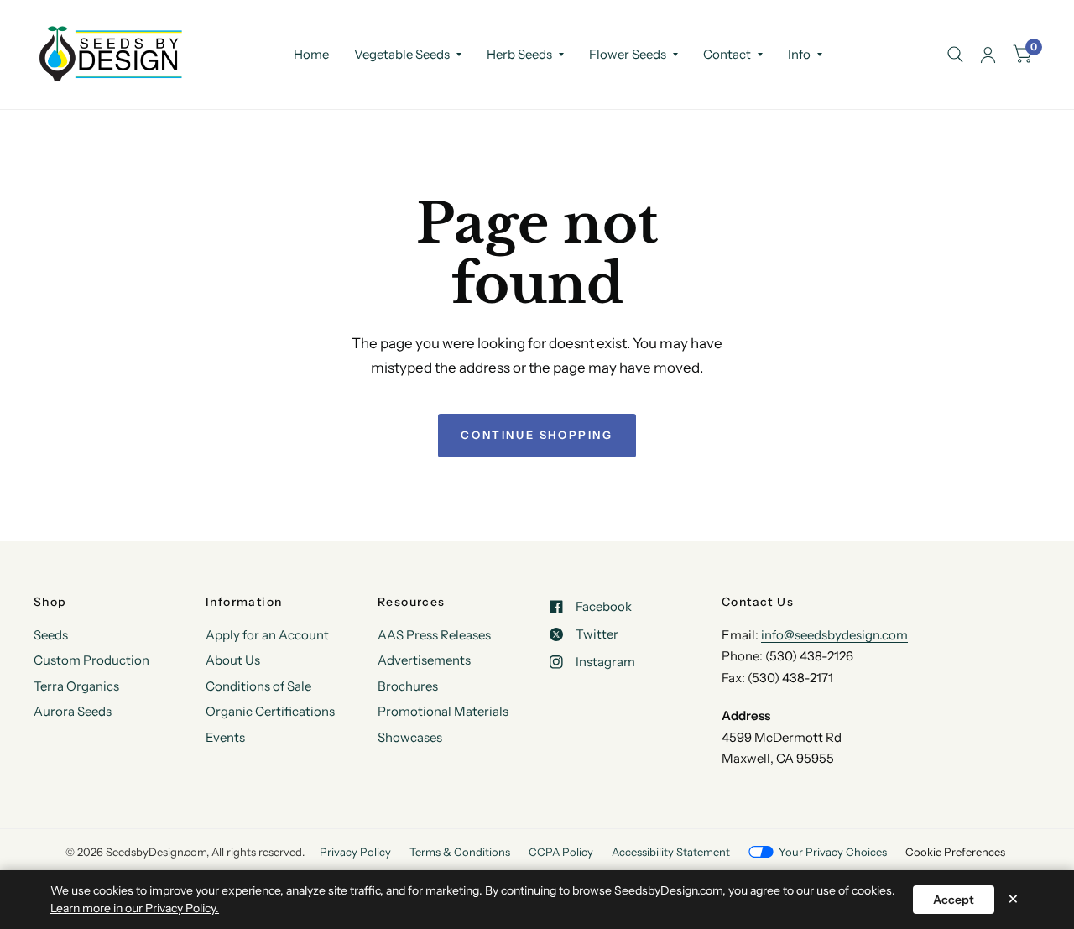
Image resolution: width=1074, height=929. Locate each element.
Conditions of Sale (258, 686)
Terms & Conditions (459, 852)
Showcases (410, 737)
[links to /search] (955, 54)
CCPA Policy (561, 852)
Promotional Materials (443, 711)
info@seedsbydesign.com (834, 635)
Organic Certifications (270, 711)
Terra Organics (76, 686)
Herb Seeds (519, 54)
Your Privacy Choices (833, 852)
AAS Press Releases (434, 635)
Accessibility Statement (671, 852)
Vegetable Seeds (402, 54)
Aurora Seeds (73, 711)
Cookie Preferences (955, 852)
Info (799, 54)
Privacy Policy (355, 852)
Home (311, 54)
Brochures (408, 686)
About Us (233, 660)
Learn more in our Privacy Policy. (134, 908)
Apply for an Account (267, 635)
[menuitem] (311, 54)
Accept (953, 899)
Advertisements (424, 660)
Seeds (51, 635)
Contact (727, 54)
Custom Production (91, 660)
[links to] (988, 54)
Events (225, 737)
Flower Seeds (627, 54)
